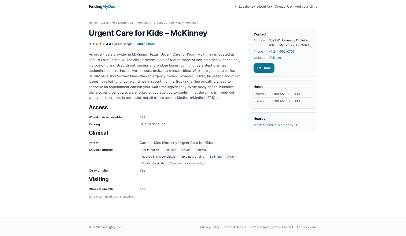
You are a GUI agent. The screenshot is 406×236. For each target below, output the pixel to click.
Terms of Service (234, 227)
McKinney (143, 22)
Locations (246, 6)
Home (93, 22)
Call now (264, 68)
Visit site (275, 58)
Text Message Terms (264, 227)
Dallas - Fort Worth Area (116, 22)
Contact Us (283, 6)
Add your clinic (306, 6)
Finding (102, 6)
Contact (287, 227)
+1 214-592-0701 (281, 51)
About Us (264, 6)
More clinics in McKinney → (276, 125)
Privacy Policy (210, 227)
